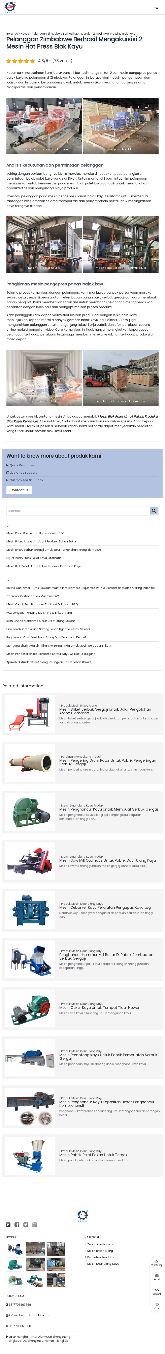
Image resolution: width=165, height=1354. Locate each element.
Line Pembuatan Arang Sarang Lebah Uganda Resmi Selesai (48, 629)
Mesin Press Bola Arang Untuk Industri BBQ (35, 533)
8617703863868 (20, 1305)
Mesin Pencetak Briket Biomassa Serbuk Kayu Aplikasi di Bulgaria (50, 654)
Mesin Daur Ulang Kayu (77, 806)
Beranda (12, 34)
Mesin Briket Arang (84, 706)
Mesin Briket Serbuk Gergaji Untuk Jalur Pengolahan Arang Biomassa (53, 550)
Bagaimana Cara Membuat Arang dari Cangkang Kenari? (46, 637)
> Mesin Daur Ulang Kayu (102, 1264)
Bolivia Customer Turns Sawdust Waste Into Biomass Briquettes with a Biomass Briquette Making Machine (80, 588)
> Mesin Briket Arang (99, 1251)
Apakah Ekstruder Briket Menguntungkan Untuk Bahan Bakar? (49, 662)
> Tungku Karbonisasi (99, 1244)
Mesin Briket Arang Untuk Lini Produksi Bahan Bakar (41, 541)
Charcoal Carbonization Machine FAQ (32, 596)
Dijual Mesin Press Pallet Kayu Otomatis (33, 558)
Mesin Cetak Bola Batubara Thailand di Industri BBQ (42, 604)
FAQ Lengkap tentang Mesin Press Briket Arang (39, 613)
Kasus (25, 34)
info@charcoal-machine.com (30, 1315)
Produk (66, 706)
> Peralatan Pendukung (101, 1257)
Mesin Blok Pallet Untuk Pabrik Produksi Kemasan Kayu (43, 566)
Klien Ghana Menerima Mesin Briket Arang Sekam (40, 621)
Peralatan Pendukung (76, 757)
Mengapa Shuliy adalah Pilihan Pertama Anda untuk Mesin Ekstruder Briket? (58, 646)
